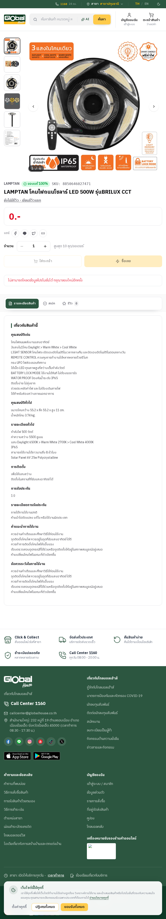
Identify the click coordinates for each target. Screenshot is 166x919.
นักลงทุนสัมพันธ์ (98, 704)
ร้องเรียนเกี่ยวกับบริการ (91, 875)
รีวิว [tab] (72, 303)
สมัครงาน (93, 721)
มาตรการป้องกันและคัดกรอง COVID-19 (114, 696)
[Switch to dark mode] (158, 4)
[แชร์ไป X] (34, 233)
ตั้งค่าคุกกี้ (19, 907)
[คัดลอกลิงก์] (43, 233)
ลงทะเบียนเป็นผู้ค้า (99, 730)
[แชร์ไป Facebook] (15, 233)
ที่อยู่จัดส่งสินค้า (98, 809)
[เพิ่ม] (45, 246)
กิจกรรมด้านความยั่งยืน (103, 739)
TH (137, 3)
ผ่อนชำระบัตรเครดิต (17, 827)
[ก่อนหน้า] (33, 106)
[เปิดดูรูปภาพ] (93, 106)
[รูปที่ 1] (12, 46)
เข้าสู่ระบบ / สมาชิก (100, 784)
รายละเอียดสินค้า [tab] (25, 303)
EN (146, 3)
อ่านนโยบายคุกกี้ (99, 897)
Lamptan (11, 184)
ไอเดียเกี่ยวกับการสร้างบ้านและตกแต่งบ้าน (32, 844)
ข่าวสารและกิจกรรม (100, 747)
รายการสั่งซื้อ (96, 801)
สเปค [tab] (51, 303)
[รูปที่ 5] (12, 119)
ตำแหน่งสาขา (13, 818)
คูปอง (90, 818)
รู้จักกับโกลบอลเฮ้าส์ (100, 687)
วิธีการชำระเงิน (14, 809)
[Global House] (15, 19)
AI (87, 19)
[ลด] (22, 246)
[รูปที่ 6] (12, 138)
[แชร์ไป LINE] (25, 233)
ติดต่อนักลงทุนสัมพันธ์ (102, 713)
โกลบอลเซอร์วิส (14, 835)
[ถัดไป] (154, 106)
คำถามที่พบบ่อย (14, 784)
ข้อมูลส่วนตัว (95, 792)
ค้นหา (102, 19)
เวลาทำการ (56, 875)
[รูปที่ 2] (12, 64)
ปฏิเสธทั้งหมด (45, 907)
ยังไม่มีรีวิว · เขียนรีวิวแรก (22, 200)
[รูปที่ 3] (12, 83)
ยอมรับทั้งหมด (74, 907)
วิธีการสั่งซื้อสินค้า (16, 792)
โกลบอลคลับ (95, 827)
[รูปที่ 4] (12, 101)
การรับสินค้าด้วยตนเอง (19, 801)
